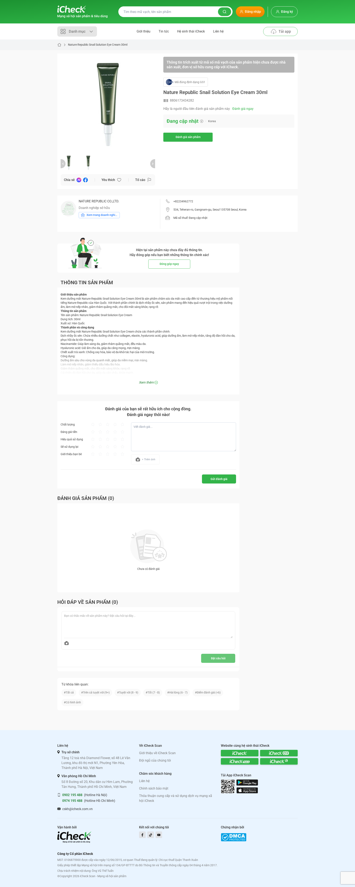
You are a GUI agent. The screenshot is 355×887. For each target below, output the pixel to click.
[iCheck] (239, 753)
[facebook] (142, 834)
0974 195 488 (72, 801)
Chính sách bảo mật (153, 788)
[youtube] (159, 834)
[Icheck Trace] (239, 761)
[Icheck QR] (279, 753)
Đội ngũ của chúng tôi (155, 760)
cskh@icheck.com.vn (77, 809)
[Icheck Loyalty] (279, 761)
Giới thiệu (143, 31)
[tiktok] (150, 834)
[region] (108, 104)
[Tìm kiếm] (224, 11)
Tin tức (164, 31)
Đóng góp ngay (169, 264)
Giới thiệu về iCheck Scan (157, 753)
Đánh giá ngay (243, 109)
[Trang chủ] (82, 12)
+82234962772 (183, 201)
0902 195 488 (72, 795)
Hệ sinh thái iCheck (191, 31)
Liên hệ (218, 31)
